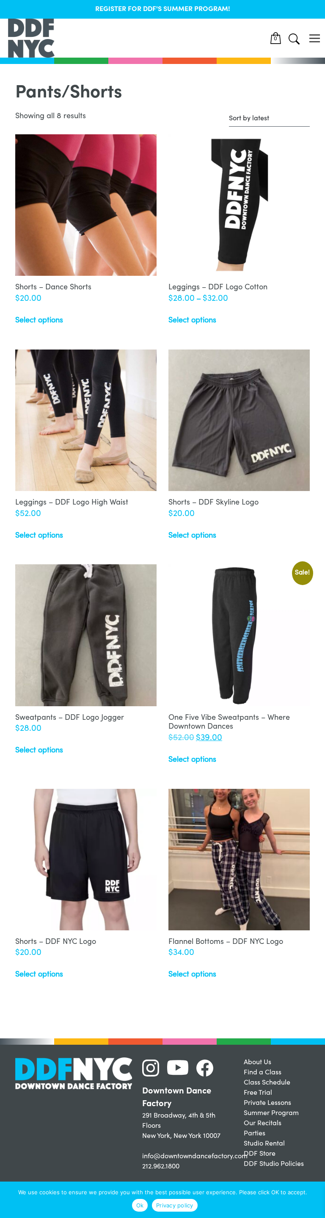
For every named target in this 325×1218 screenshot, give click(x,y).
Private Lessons (267, 1103)
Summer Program (271, 1113)
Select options (39, 321)
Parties (254, 1133)
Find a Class (262, 1072)
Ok (140, 1205)
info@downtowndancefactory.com (195, 1156)
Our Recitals (262, 1123)
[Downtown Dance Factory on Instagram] (153, 1068)
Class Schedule (267, 1082)
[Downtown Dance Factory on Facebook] (208, 1068)
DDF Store (259, 1154)
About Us (257, 1062)
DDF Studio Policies (274, 1164)
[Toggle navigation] (314, 38)
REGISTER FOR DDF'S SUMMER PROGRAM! (162, 9)
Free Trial (258, 1093)
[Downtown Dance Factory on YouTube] (181, 1068)
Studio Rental (264, 1143)
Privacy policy (174, 1205)
